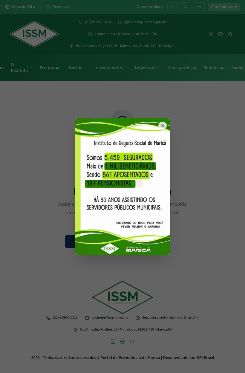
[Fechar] (162, 126)
